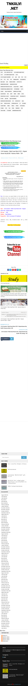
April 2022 (3, 579)
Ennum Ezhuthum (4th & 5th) (6, 86)
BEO (7, 81)
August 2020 (3, 612)
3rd (19, 77)
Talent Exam (3, 105)
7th (4, 79)
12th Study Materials (5, 283)
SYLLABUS (24, 103)
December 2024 (4, 527)
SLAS (1, 103)
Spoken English (15, 103)
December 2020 (4, 605)
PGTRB (2, 98)
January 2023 (4, 564)
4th (22, 77)
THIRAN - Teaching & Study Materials (15, 486)
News (15, 93)
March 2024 (3, 542)
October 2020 (4, 608)
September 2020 (4, 610)
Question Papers (13, 98)
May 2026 (3, 499)
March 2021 (3, 600)
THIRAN (2, 108)
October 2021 (4, 589)
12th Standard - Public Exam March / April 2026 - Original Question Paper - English (12, 319)
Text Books (22, 105)
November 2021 (4, 587)
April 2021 (3, 599)
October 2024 (4, 530)
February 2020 (4, 618)
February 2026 (4, 504)
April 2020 (3, 616)
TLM (9, 108)
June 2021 (3, 595)
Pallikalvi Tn (22, 96)
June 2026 (3, 498)
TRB (21, 108)
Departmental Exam (4, 84)
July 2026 (3, 496)
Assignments (23, 79)
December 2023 (4, 547)
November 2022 (4, 568)
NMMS (19, 93)
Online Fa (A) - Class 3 (5, 96)
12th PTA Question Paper (5, 77)
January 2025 (4, 525)
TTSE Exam (9, 110)
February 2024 (4, 543)
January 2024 (4, 545)
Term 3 (17, 105)
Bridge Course (12, 81)
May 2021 (3, 597)
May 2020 (3, 615)
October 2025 (4, 511)
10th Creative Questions (19, 72)
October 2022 (4, 569)
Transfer (17, 108)
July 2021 (3, 594)
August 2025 (3, 514)
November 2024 (4, 529)
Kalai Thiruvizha (8, 91)
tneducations (5, 641)
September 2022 (4, 571)
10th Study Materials (12, 469)
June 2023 (3, 556)
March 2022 (3, 581)
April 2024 (3, 540)
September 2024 (4, 532)
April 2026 (3, 501)
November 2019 (4, 623)
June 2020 (3, 613)
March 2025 (3, 522)
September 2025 (4, 512)
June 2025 (3, 517)
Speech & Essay (7, 103)
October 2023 (4, 550)
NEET (11, 93)
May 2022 (3, 577)
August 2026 (3, 495)
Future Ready (16, 89)
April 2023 (3, 560)
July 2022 (3, 574)
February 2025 (4, 524)
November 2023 (4, 548)
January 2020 (4, 620)
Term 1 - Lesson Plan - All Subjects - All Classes (17, 463)
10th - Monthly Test (8, 72)
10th (2, 72)
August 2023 (3, 553)
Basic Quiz (3, 81)
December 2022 (4, 566)
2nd (16, 77)
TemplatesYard (18, 684)
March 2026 (3, 503)
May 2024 (3, 538)
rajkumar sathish (6, 637)
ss (20, 103)
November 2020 (4, 607)
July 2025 (3, 516)
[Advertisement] (14, 48)
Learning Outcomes (17, 91)
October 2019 (4, 625)
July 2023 (3, 555)
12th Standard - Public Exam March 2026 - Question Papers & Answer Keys (13, 307)
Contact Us (19, 81)
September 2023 (4, 551)
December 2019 (4, 621)
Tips (6, 108)
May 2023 (3, 558)
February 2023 (4, 563)
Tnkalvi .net (14, 6)
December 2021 (4, 586)
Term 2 (12, 105)
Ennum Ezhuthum (13, 84)
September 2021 (4, 590)
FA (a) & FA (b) (16, 86)
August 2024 (3, 534)
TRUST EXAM (3, 110)
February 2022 (4, 582)
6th (1, 79)
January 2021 (4, 603)
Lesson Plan (3, 93)
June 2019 (3, 628)
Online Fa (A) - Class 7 (14, 96)
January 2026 (4, 506)
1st (13, 77)
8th (8, 79)
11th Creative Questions (9, 74)
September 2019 (4, 626)
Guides (2, 91)
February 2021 (4, 602)
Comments (21, 157)
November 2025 (4, 509)
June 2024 (3, 537)
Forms (21, 86)
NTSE (23, 93)
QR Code (6, 98)
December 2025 (4, 508)
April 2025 (3, 521)
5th (25, 77)
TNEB (13, 108)
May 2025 (3, 519)
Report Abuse (2, 630)
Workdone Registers (17, 110)
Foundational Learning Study (6, 89)
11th (2, 74)
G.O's (22, 89)
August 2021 (3, 592)
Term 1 (8, 105)
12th (17, 74)
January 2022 (4, 584)
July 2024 (3, 535)
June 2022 (3, 576)
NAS (8, 93)
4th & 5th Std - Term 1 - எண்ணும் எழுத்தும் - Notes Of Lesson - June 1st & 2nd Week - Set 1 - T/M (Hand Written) (17, 482)
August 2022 (3, 573)
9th (11, 79)
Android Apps (16, 79)
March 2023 (3, 561)
